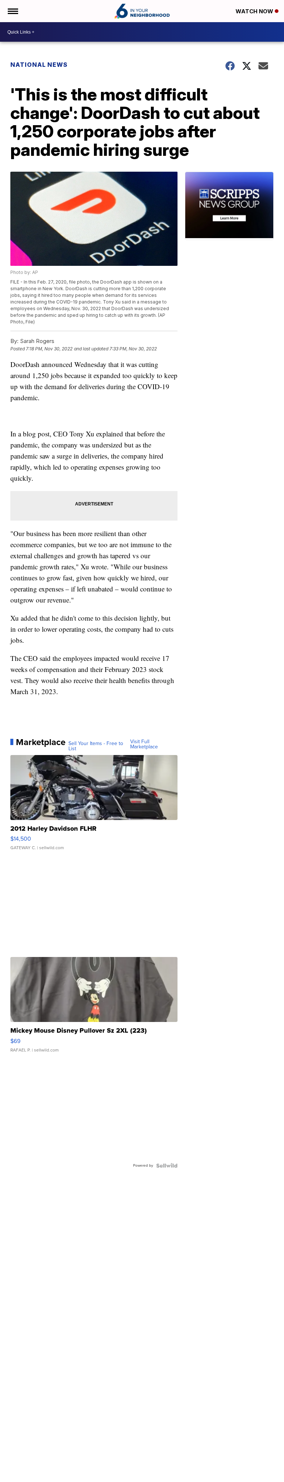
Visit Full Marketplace (144, 744)
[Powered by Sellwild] (167, 1165)
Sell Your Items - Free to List (95, 746)
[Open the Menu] (12, 11)
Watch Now (255, 11)
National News (39, 64)
